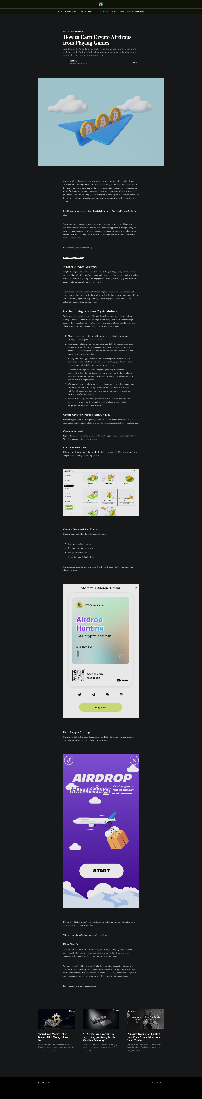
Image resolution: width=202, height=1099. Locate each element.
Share (135, 62)
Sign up (66, 435)
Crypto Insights (102, 11)
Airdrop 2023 (68, 31)
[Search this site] (143, 11)
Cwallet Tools (97, 452)
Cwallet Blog (42, 1083)
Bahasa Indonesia (134, 11)
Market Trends (86, 11)
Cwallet (105, 414)
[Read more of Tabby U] (66, 62)
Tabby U (73, 61)
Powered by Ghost (158, 1083)
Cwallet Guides (71, 11)
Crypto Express (118, 11)
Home (59, 11)
